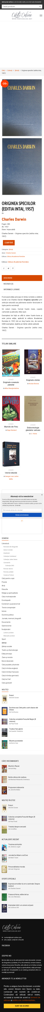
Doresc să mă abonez (22, 515)
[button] (22, 496)
